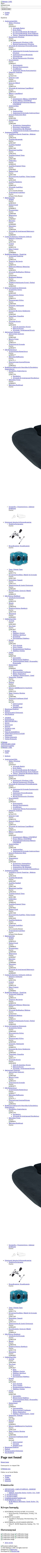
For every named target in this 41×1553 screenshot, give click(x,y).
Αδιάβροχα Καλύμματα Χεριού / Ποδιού (22, 282)
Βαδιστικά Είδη (10, 198)
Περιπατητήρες (13, 210)
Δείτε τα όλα (9, 1542)
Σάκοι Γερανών (14, 249)
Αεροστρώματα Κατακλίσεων (18, 351)
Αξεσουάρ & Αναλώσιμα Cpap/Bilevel (21, 88)
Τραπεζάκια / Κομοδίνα (16, 316)
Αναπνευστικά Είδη (11, 21)
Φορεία (11, 603)
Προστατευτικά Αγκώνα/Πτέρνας (19, 362)
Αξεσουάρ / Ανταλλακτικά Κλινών (24, 330)
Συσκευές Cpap (14, 77)
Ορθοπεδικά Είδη (10, 619)
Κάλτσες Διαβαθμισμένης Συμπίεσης (20, 688)
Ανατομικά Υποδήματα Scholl (18, 698)
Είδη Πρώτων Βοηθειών (12, 596)
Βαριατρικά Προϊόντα (12, 709)
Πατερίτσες (12, 226)
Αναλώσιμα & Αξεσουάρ (17, 344)
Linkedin (7, 1479)
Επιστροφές (8, 735)
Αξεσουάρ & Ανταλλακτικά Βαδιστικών (21, 231)
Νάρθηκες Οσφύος (19, 651)
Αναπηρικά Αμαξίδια (11, 132)
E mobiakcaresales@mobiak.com (15, 1498)
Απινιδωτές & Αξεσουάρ (17, 598)
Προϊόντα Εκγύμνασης (16, 524)
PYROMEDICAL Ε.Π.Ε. (13, 1500)
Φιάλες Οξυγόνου (14, 23)
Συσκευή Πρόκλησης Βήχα (17, 115)
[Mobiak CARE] (6, 1)
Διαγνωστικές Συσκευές (12, 332)
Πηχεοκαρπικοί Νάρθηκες (21, 638)
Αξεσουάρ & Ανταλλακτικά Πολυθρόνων (26, 378)
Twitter (7, 1477)
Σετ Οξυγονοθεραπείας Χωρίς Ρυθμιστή (25, 33)
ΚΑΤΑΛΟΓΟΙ (9, 719)
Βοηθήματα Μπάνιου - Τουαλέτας (15, 254)
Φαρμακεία (12, 613)
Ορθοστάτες (13, 160)
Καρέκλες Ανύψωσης (15, 238)
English (7, 12)
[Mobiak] (5, 1469)
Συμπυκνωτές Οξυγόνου (16, 37)
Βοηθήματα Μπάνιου (15, 277)
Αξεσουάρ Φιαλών (19, 28)
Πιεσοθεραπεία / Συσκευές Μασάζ (20, 590)
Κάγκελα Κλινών (18, 328)
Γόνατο (11, 652)
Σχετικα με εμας (10, 728)
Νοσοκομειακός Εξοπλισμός (14, 712)
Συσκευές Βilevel (14, 83)
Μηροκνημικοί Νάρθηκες (21, 659)
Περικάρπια (16, 636)
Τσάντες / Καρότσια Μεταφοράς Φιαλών (25, 35)
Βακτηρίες (12, 221)
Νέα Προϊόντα (9, 714)
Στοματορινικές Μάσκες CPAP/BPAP (25, 99)
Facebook (8, 1475)
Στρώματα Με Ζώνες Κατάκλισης (19, 311)
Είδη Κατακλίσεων (11, 350)
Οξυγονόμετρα (17, 56)
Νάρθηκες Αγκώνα (19, 633)
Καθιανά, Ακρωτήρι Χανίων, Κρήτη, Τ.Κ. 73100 (24, 1493)
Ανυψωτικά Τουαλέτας (16, 256)
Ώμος (14, 631)
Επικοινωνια (9, 725)
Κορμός (11, 640)
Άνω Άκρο (12, 626)
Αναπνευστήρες (14, 106)
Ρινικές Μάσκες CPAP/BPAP (22, 100)
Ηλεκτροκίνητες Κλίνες (16, 295)
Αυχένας (11, 621)
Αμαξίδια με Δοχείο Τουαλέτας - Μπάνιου (22, 134)
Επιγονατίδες (17, 658)
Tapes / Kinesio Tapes (16, 569)
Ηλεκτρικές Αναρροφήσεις (21, 127)
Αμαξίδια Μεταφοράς (15, 139)
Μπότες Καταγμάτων (19, 674)
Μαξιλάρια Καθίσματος (16, 357)
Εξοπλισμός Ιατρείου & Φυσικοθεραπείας (18, 522)
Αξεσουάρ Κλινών (15, 321)
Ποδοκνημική (13, 665)
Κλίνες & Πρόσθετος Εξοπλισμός (15, 288)
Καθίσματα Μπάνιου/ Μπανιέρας (19, 266)
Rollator (11, 199)
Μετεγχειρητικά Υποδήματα (22, 672)
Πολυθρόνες (17, 376)
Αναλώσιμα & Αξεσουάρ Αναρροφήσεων (26, 130)
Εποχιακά (16, 705)
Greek (7, 14)
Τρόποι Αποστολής (11, 737)
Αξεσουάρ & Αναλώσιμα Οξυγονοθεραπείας (23, 46)
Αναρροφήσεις (13, 120)
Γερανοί (11, 244)
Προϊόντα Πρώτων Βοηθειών (18, 608)
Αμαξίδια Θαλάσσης (15, 182)
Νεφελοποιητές (14, 60)
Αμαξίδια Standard (15, 145)
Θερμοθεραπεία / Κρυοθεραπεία (19, 546)
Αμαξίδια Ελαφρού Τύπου (17, 166)
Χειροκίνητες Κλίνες (15, 289)
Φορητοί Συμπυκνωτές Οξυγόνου (23, 44)
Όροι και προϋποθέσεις (12, 732)
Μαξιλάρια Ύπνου (14, 380)
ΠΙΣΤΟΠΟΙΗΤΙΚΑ (11, 721)
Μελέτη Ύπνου (14, 339)
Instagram (8, 1481)
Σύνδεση (7, 756)
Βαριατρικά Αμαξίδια (15, 150)
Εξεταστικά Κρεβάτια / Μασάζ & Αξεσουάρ (23, 575)
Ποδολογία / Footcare (15, 677)
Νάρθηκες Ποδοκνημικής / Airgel (23, 675)
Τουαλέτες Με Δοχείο (16, 261)
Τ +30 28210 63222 (11, 1494)
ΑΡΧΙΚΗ (8, 717)
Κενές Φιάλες (17, 30)
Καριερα (7, 726)
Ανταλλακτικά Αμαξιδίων (17, 192)
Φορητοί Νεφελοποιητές (20, 67)
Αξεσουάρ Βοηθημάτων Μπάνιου (19, 272)
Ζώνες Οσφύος (17, 647)
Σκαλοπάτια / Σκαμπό (15, 580)
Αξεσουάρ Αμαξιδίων (16, 187)
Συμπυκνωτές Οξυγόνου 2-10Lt (23, 42)
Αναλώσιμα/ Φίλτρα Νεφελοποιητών (24, 70)
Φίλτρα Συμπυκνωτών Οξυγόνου (23, 58)
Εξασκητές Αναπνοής (15, 72)
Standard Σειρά (17, 707)
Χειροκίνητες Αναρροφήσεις (22, 125)
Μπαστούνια (13, 215)
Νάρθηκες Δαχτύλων (19, 635)
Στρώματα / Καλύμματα (16, 305)
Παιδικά (11, 682)
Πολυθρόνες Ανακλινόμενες (18, 371)
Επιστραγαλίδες (18, 670)
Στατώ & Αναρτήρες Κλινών (22, 327)
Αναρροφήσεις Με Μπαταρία (22, 129)
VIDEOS (8, 730)
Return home (5, 1462)
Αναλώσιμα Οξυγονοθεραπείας (23, 54)
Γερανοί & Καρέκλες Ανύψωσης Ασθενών (18, 236)
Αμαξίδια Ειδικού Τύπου (17, 155)
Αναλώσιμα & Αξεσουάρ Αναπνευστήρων (26, 113)
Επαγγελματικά (17, 704)
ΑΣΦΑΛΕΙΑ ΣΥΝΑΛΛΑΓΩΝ (15, 733)
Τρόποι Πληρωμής (11, 739)
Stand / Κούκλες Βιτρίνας (17, 693)
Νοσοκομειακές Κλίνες (16, 300)
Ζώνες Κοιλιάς (17, 645)
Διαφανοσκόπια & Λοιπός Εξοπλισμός (21, 585)
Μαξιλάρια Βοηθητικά (16, 385)
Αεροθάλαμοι (17, 69)
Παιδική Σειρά (13, 171)
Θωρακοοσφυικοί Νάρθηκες (22, 649)
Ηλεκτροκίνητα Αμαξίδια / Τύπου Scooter (22, 176)
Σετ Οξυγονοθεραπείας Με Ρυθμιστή (24, 31)
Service (7, 723)
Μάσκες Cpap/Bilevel (16, 93)
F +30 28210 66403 (11, 1496)
